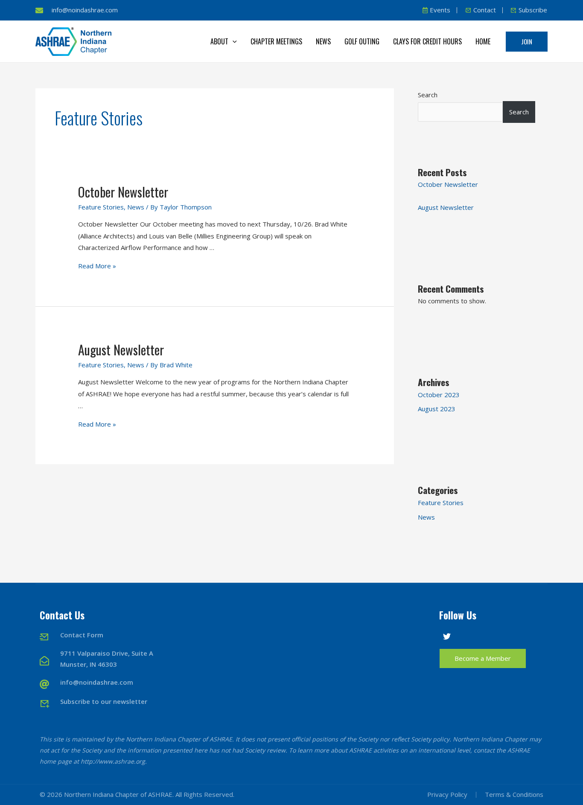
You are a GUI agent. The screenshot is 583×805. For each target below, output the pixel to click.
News (323, 41)
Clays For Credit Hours (427, 41)
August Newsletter (121, 349)
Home (482, 41)
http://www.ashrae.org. (114, 761)
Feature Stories (101, 207)
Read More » (97, 266)
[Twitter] (447, 636)
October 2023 (439, 394)
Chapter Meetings (276, 41)
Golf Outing (361, 41)
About (219, 41)
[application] (232, 41)
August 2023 (436, 408)
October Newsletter (123, 191)
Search (427, 94)
